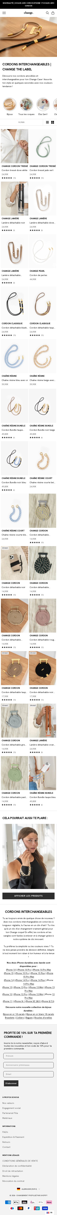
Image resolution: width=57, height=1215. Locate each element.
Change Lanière (10, 218)
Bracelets (9, 1017)
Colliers (20, 1017)
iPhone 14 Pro (22, 980)
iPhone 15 (9, 973)
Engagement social (11, 1108)
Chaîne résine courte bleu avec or (14, 535)
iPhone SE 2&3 (33, 1001)
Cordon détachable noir (13, 587)
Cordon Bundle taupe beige (12, 430)
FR (51, 1213)
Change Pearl (37, 271)
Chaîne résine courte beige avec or (43, 482)
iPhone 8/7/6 (47, 1001)
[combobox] (49, 1212)
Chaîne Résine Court (41, 478)
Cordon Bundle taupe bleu (43, 797)
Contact (6, 1147)
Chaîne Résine (9, 376)
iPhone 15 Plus (38, 973)
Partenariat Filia (10, 1113)
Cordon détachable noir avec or (41, 692)
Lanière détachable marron (11, 275)
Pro (25, 987)
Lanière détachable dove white (42, 223)
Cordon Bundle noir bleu (14, 482)
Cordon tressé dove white (14, 170)
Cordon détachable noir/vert (39, 587)
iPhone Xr (19, 1001)
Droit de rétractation (12, 1171)
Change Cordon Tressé (15, 166)
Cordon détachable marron (11, 640)
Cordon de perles (38, 275)
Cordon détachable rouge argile (42, 640)
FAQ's (5, 1132)
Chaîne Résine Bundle (13, 425)
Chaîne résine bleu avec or (15, 380)
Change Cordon (39, 530)
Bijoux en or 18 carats (14, 1014)
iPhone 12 (7, 994)
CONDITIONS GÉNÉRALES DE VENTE (20, 1160)
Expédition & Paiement (13, 1137)
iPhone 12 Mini (36, 994)
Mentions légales (10, 1176)
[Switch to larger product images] (47, 122)
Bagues (29, 1017)
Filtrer (21, 122)
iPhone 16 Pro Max (42, 969)
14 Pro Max (28, 983)
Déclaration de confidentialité (17, 1165)
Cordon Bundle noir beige (42, 430)
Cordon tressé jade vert (41, 170)
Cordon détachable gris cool (13, 745)
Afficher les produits (28, 896)
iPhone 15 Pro (22, 973)
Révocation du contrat (13, 1181)
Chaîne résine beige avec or (42, 380)
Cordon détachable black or (14, 328)
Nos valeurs (8, 1103)
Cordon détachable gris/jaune (39, 535)
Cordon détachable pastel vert (15, 797)
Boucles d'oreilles (43, 1017)
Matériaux (7, 1118)
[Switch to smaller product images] (52, 122)
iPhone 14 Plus (38, 980)
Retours (6, 1142)
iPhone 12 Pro (20, 994)
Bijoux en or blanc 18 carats (40, 1014)
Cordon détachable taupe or (42, 328)
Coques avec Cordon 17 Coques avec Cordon (28, 4)
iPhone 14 (9, 980)
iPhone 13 (7, 987)
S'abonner (11, 1083)
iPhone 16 (11, 969)
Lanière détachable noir (13, 222)
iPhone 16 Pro (24, 969)
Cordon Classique (12, 323)
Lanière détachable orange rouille (43, 745)
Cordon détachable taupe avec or (14, 692)
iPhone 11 (7, 1001)
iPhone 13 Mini (36, 987)
